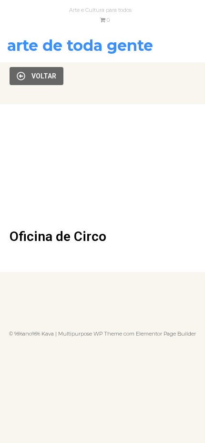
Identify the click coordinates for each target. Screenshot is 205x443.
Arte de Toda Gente (80, 45)
